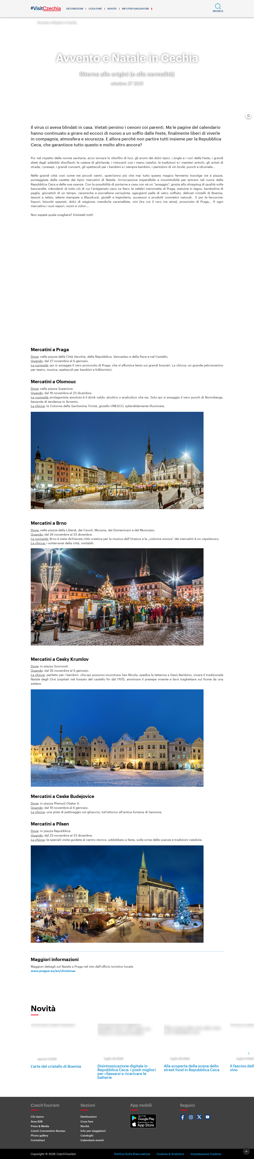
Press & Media (40, 1126)
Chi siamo (37, 1116)
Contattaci (38, 1140)
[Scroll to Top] (246, 1151)
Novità (111, 8)
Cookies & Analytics (170, 1154)
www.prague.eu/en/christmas (53, 971)
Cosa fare (95, 8)
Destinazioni (74, 8)
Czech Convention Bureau (48, 1130)
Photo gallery (39, 1135)
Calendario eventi (92, 1140)
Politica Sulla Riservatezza (132, 1154)
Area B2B (37, 1121)
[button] (218, 8)
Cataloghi (87, 1135)
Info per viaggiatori (135, 8)
